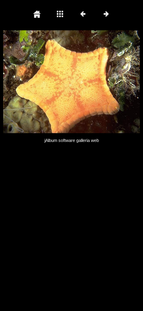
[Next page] (99, 81)
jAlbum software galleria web (71, 140)
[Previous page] (30, 81)
